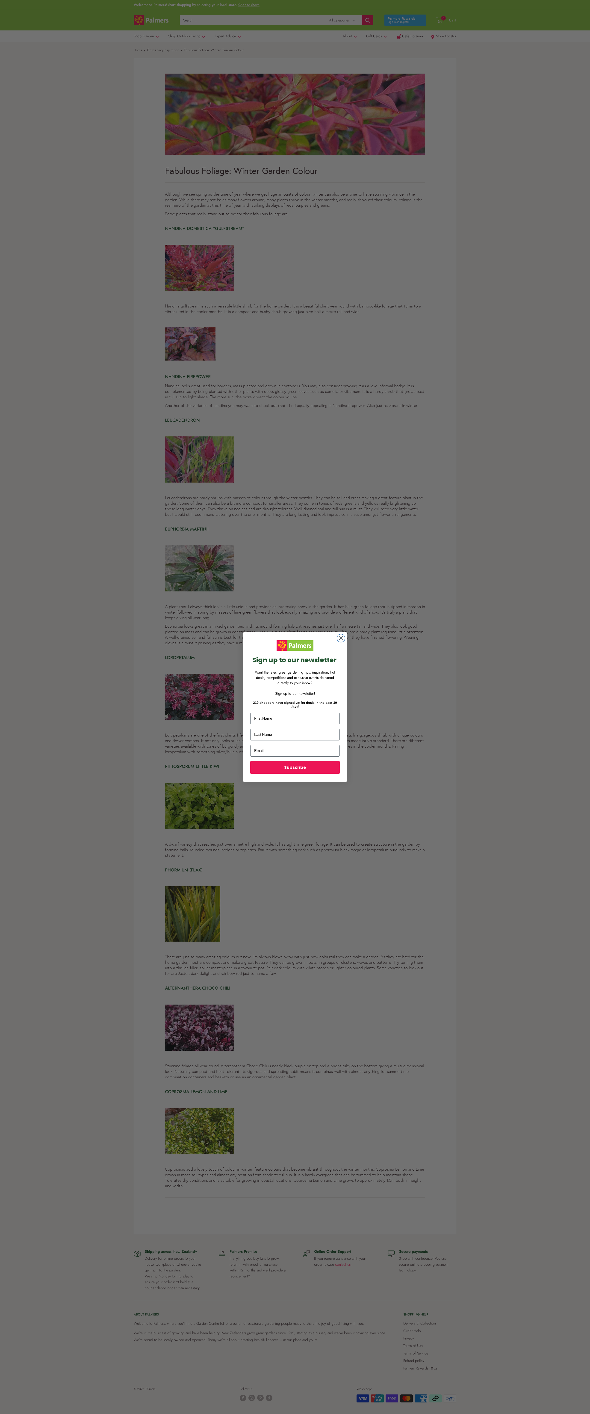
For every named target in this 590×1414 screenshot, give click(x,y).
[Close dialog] (341, 638)
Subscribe (295, 767)
